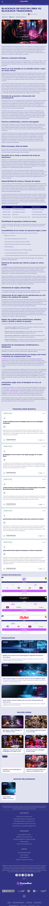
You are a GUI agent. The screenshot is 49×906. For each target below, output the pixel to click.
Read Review (24, 593)
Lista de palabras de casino (24, 834)
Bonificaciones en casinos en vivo (24, 837)
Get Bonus (24, 590)
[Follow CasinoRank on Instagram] (19, 875)
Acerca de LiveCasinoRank (24, 852)
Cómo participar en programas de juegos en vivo (24, 826)
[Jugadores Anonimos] (28, 891)
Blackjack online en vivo (7, 73)
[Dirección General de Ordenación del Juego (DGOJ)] (8, 891)
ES (23, 878)
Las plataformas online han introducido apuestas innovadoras (15, 267)
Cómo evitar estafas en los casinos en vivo (24, 821)
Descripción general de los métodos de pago (24, 839)
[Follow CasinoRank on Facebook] (16, 875)
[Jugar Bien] (21, 891)
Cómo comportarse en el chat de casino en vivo (24, 823)
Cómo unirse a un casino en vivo (24, 816)
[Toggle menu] (2, 1)
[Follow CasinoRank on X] (22, 875)
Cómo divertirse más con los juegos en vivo (24, 819)
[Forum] (43, 891)
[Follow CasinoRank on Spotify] (29, 875)
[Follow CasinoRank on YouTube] (25, 875)
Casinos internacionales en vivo (24, 844)
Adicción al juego (24, 841)
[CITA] (35, 891)
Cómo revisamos (24, 855)
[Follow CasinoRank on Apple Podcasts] (32, 875)
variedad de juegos (14, 390)
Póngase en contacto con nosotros (24, 859)
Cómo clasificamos (24, 857)
